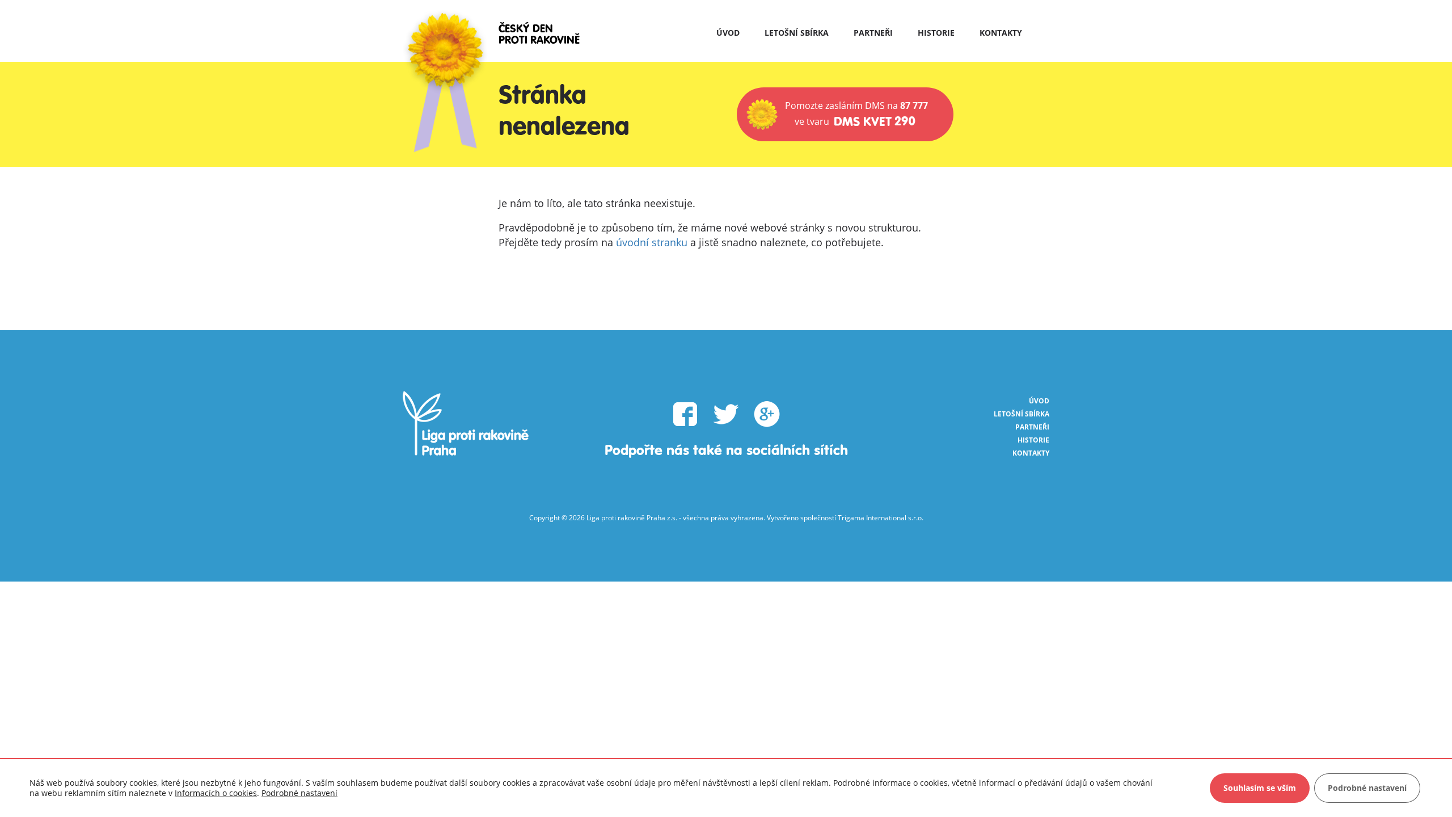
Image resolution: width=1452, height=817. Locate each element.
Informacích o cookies (216, 792)
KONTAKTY (1001, 32)
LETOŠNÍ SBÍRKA (797, 32)
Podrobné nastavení (299, 793)
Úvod (728, 32)
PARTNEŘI (873, 32)
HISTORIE (936, 32)
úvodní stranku (651, 242)
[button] (845, 114)
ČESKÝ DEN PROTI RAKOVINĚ (539, 35)
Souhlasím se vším (1259, 787)
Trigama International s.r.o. (880, 518)
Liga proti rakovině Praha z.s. (631, 518)
